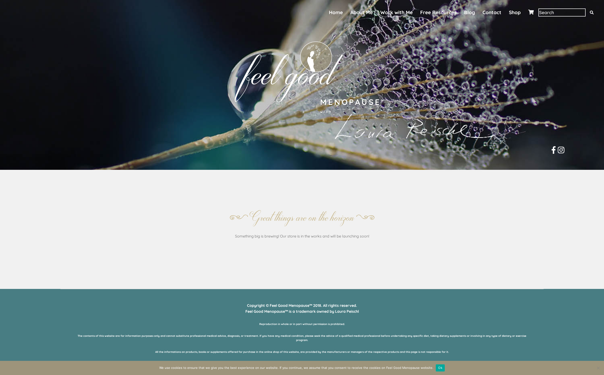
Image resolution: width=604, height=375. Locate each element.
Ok (440, 368)
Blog (469, 12)
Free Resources (438, 12)
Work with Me (396, 12)
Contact (491, 12)
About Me (361, 12)
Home (336, 12)
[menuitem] (336, 12)
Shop (515, 12)
